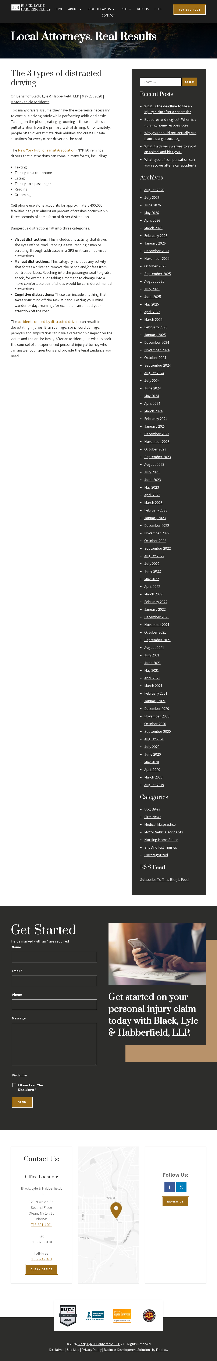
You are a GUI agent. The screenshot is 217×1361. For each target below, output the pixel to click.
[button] (213, 1330)
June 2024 (152, 388)
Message (19, 1018)
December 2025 (156, 250)
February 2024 (155, 418)
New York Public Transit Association (46, 150)
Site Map (73, 1349)
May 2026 (151, 212)
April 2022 (152, 586)
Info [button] (124, 9)
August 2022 (154, 555)
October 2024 (155, 357)
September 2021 (157, 639)
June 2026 (152, 205)
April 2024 (152, 403)
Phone (17, 994)
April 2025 (152, 311)
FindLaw (162, 1349)
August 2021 (154, 647)
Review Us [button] (175, 1201)
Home (58, 9)
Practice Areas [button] (99, 9)
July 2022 (152, 563)
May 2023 (151, 487)
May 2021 (151, 670)
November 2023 (157, 441)
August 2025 (154, 281)
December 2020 (156, 708)
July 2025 (152, 288)
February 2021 (155, 693)
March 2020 (153, 777)
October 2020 (155, 723)
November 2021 (156, 624)
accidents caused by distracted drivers (48, 321)
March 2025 (153, 319)
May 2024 (151, 395)
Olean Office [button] (42, 1269)
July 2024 (152, 380)
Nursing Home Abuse (161, 839)
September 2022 (157, 548)
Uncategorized (156, 854)
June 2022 (152, 571)
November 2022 (157, 533)
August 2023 (154, 464)
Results (143, 9)
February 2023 (155, 510)
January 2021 (155, 700)
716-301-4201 (41, 1224)
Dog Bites (152, 809)
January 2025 (155, 334)
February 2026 (155, 235)
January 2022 (155, 609)
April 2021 (152, 678)
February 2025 (155, 327)
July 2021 (151, 655)
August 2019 (154, 784)
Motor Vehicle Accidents (30, 101)
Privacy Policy (92, 1349)
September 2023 (157, 456)
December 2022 (156, 525)
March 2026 (153, 227)
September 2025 (157, 273)
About (73, 9)
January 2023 (155, 517)
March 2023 (153, 502)
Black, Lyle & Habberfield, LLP (55, 96)
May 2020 (151, 761)
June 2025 (152, 296)
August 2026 (154, 189)
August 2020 (154, 739)
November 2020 (157, 716)
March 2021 (153, 685)
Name (16, 947)
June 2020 (152, 754)
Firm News (152, 816)
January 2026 (155, 243)
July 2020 (152, 746)
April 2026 (152, 220)
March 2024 (153, 411)
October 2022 (155, 540)
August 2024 (154, 372)
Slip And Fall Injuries (160, 847)
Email (17, 971)
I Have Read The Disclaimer (30, 1087)
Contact (108, 15)
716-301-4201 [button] (190, 9)
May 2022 (151, 578)
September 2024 (157, 365)
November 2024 (157, 350)
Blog (158, 9)
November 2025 (157, 258)
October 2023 (155, 449)
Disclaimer (19, 1075)
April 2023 (152, 494)
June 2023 (152, 479)
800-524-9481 (41, 1259)
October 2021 (155, 632)
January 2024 (155, 426)
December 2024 (156, 342)
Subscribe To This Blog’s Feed (164, 879)
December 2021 (156, 616)
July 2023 (152, 472)
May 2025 (151, 304)
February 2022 (155, 601)
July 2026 (152, 197)
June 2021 (152, 662)
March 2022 (153, 594)
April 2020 (152, 769)
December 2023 (156, 433)
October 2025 (155, 266)
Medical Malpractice (160, 824)
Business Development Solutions (127, 1349)
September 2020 (157, 731)
